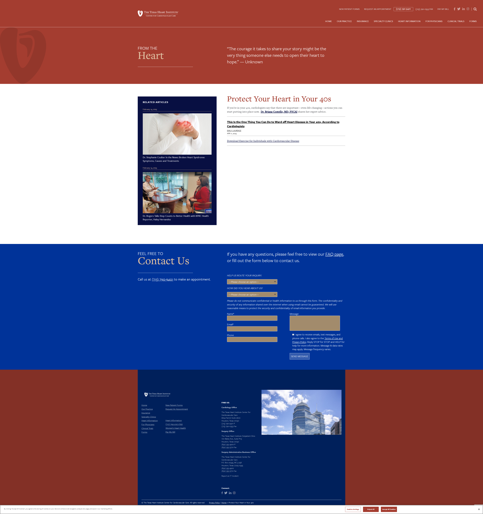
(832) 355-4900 (228, 468)
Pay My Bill (443, 9)
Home (328, 21)
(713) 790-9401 (403, 8)
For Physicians (434, 21)
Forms (473, 21)
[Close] (479, 509)
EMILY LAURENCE (234, 130)
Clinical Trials (456, 21)
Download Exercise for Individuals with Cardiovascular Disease (263, 141)
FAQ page (334, 254)
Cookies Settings (353, 509)
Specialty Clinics (383, 21)
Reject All (370, 509)
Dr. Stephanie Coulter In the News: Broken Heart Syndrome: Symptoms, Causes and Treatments (174, 159)
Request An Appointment (377, 9)
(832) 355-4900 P (228, 444)
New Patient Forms (349, 9)
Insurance (363, 21)
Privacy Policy (214, 502)
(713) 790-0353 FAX (424, 9)
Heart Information (409, 21)
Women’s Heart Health (176, 428)
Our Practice (344, 21)
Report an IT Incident (230, 475)
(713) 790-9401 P (228, 423)
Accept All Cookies (389, 509)
